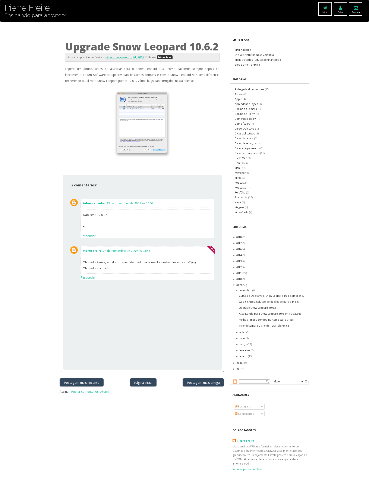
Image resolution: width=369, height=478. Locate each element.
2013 (239, 261)
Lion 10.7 (240, 163)
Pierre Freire (92, 251)
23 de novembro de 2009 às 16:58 (130, 203)
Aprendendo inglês (247, 104)
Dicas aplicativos (245, 133)
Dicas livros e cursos (247, 153)
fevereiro (244, 350)
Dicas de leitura (244, 138)
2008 (239, 363)
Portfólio (240, 192)
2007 (239, 369)
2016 (239, 249)
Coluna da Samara (246, 109)
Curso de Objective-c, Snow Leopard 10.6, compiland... (272, 296)
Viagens (240, 207)
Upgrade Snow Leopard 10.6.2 (257, 308)
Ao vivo (239, 94)
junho (242, 332)
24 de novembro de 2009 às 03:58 (126, 251)
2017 (239, 243)
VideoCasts (242, 212)
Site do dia (241, 197)
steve (238, 202)
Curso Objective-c (246, 128)
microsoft (241, 173)
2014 (239, 255)
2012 (239, 267)
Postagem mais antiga (203, 382)
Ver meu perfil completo (247, 469)
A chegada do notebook (250, 89)
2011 (239, 273)
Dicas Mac (165, 57)
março (243, 344)
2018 (239, 237)
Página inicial (143, 382)
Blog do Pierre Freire (247, 64)
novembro (245, 290)
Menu (238, 168)
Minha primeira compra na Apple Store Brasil (266, 320)
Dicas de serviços (245, 143)
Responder (88, 236)
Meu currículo (243, 50)
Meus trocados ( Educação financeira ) (258, 60)
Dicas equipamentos (247, 148)
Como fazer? (243, 123)
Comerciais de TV (245, 119)
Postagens (244, 406)
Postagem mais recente (81, 382)
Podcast (240, 182)
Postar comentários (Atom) (90, 391)
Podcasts (240, 187)
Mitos (238, 178)
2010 (239, 279)
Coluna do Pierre (245, 114)
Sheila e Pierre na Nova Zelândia (254, 55)
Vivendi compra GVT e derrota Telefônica (264, 326)
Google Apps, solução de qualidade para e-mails (269, 302)
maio (242, 338)
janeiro (243, 356)
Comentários (245, 414)
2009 (239, 285)
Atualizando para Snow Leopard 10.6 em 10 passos (270, 314)
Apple (239, 99)
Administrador (94, 203)
